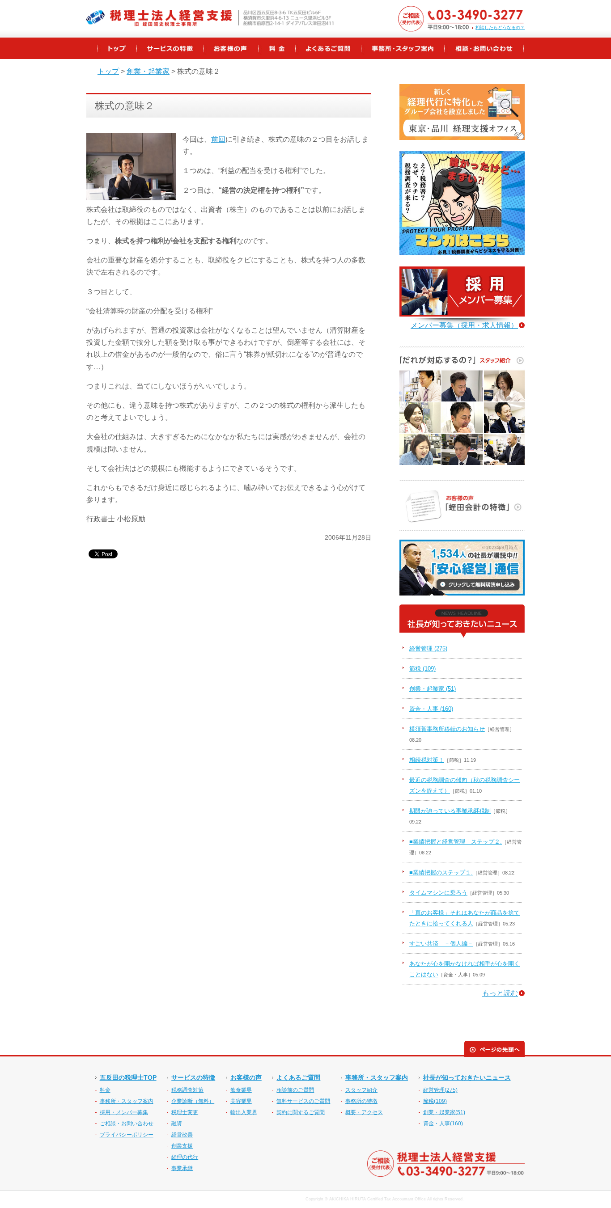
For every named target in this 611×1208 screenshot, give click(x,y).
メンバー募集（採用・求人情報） (464, 325)
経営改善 (182, 1135)
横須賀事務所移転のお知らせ (447, 729)
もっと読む (500, 993)
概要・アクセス (364, 1112)
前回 (218, 139)
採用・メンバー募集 (124, 1112)
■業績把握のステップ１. (441, 872)
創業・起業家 (148, 71)
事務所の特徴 (361, 1101)
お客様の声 (246, 1077)
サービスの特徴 (193, 1077)
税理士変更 (184, 1112)
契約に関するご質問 (300, 1112)
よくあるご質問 (298, 1077)
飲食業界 (241, 1090)
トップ (108, 71)
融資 (176, 1123)
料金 (105, 1090)
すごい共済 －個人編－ (441, 943)
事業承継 (182, 1168)
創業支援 (182, 1146)
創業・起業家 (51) (432, 688)
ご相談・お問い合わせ (126, 1123)
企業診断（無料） (192, 1101)
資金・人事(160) (443, 1123)
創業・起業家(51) (444, 1112)
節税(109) (435, 1101)
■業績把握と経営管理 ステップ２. (455, 841)
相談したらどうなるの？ (500, 27)
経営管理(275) (440, 1090)
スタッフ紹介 (361, 1090)
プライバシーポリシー (126, 1135)
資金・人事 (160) (431, 708)
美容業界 (241, 1101)
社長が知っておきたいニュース (467, 1077)
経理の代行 (184, 1157)
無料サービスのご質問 (303, 1101)
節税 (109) (422, 668)
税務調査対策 (187, 1090)
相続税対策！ (426, 759)
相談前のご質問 (295, 1090)
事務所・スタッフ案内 (126, 1101)
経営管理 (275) (428, 648)
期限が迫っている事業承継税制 (450, 810)
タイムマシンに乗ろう (438, 892)
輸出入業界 (243, 1112)
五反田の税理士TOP (128, 1077)
